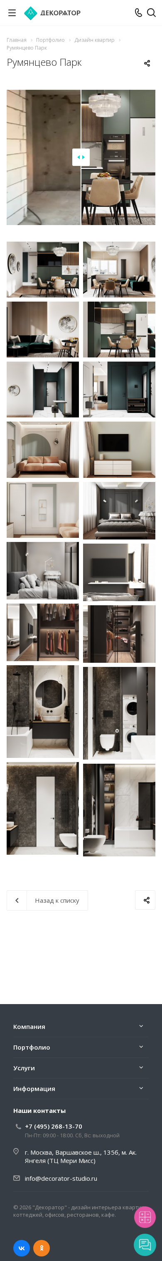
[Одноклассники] (41, 1248)
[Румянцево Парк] (43, 270)
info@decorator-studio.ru (61, 1178)
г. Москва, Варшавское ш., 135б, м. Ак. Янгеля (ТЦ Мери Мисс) (81, 1156)
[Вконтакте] (21, 1248)
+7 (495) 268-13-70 (53, 1126)
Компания (29, 1026)
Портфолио (31, 1047)
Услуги (24, 1068)
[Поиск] (151, 13)
